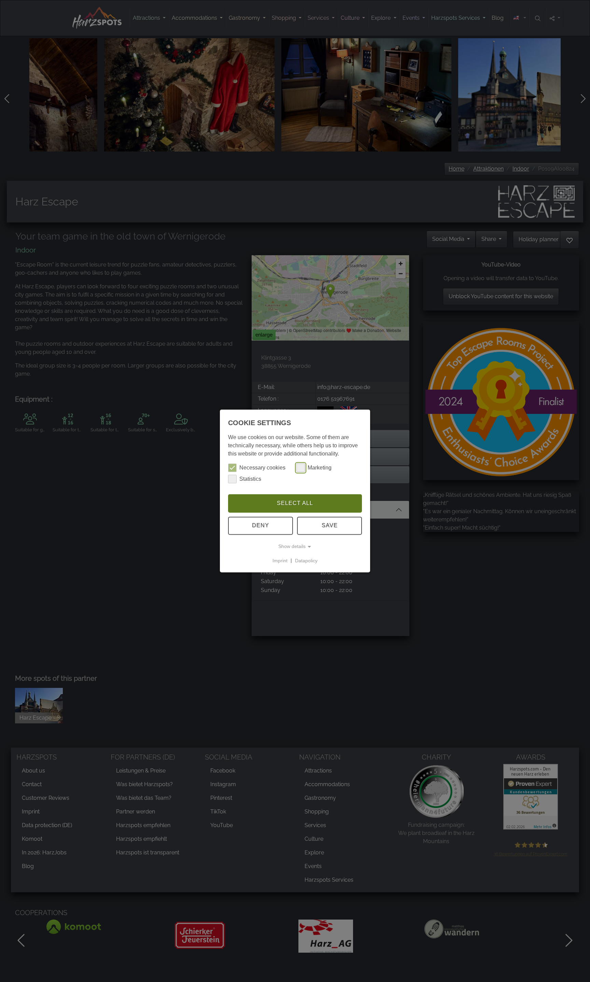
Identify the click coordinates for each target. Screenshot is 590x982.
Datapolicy (306, 560)
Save (330, 526)
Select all (295, 503)
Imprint (279, 560)
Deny (260, 526)
